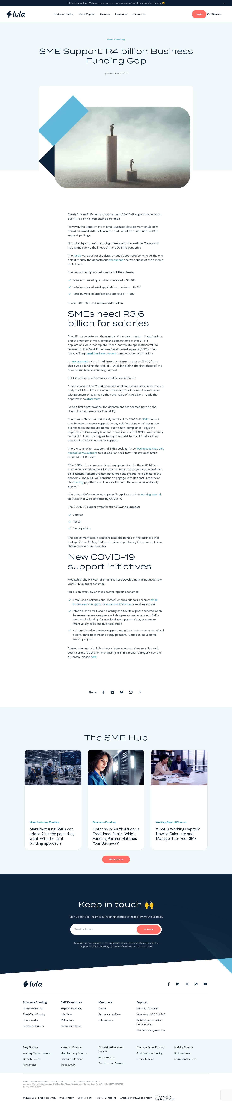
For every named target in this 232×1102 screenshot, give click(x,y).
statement (93, 399)
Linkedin (112, 692)
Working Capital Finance (37, 1053)
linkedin (178, 984)
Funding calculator (33, 1026)
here (94, 657)
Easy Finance (30, 1047)
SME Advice (67, 1020)
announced (116, 260)
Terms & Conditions (105, 1097)
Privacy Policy (66, 1097)
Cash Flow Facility (33, 1008)
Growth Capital (32, 1059)
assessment (80, 361)
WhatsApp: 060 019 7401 (151, 1014)
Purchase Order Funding (150, 1047)
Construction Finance (111, 1063)
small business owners (101, 353)
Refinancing (29, 1064)
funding (78, 482)
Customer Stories (71, 1026)
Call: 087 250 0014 (147, 1008)
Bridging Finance (183, 1047)
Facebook (103, 692)
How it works (30, 1020)
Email (131, 692)
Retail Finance (106, 1057)
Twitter (121, 692)
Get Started (214, 14)
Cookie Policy (84, 1097)
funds (77, 256)
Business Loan (182, 1053)
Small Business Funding (150, 1053)
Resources (121, 14)
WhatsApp (196, 984)
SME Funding (116, 39)
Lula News (66, 1014)
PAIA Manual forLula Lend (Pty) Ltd (165, 1098)
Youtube (205, 984)
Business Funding (64, 14)
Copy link (140, 692)
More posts (116, 859)
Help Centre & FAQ (71, 1008)
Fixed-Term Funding (34, 1014)
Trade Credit (68, 1064)
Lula (109, 73)
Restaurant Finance (72, 1059)
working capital (151, 494)
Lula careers (106, 1020)
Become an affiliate (110, 1014)
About (102, 1008)
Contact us (139, 14)
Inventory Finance (71, 1047)
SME (145, 419)
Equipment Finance (185, 1059)
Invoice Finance (145, 1059)
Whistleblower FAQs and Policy (136, 1097)
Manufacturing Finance (74, 1053)
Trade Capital (86, 14)
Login (199, 14)
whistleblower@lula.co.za (151, 1030)
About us (104, 14)
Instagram (187, 984)
